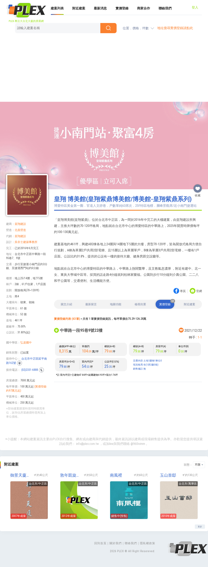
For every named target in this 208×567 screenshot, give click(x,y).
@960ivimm (138, 444)
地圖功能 (115, 304)
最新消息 (100, 8)
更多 (200, 526)
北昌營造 (20, 230)
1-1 (200, 337)
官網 (199, 291)
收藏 (198, 186)
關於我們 (115, 543)
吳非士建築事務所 (26, 242)
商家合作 (143, 8)
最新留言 (91, 304)
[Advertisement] (104, 68)
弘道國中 (26, 342)
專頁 (183, 291)
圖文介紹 (66, 304)
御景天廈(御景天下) (20, 475)
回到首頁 (100, 543)
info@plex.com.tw (87, 444)
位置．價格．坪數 (136, 28)
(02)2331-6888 (29, 369)
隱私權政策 (147, 543)
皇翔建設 (20, 223)
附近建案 (78, 8)
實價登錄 (122, 8)
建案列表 (57, 8)
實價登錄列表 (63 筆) (67, 318)
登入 (195, 7)
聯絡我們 (165, 8)
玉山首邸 (168, 475)
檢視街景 (140, 304)
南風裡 (116, 475)
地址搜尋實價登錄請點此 (175, 28)
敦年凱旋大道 (70, 475)
